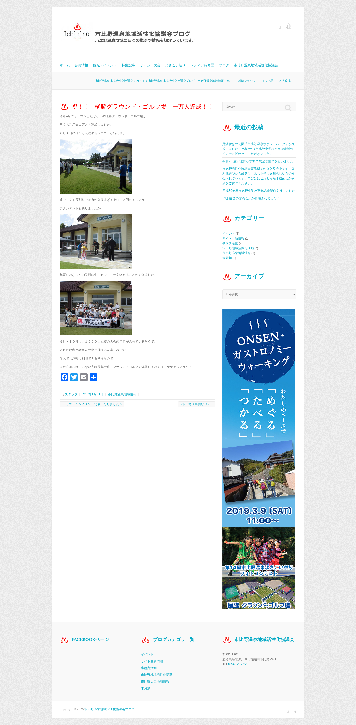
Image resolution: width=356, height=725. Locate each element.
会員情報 (81, 65)
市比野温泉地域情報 (122, 394)
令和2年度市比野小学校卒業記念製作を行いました (257, 161)
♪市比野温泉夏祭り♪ (196, 404)
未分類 (227, 258)
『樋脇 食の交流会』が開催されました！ (251, 198)
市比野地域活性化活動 (238, 248)
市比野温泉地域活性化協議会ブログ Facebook (277, 25)
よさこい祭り (175, 65)
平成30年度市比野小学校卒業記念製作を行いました (258, 191)
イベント (228, 234)
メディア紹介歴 (202, 65)
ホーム (65, 65)
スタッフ (71, 394)
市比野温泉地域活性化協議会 (256, 65)
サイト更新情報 (233, 238)
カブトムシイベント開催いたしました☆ (92, 404)
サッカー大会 (150, 65)
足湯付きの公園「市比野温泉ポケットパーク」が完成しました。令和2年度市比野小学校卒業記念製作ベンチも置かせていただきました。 (258, 149)
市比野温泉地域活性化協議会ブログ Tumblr (284, 25)
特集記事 (128, 65)
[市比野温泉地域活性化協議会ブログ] (156, 33)
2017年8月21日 (92, 394)
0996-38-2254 (238, 664)
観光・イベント (105, 65)
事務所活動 (230, 243)
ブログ (224, 65)
